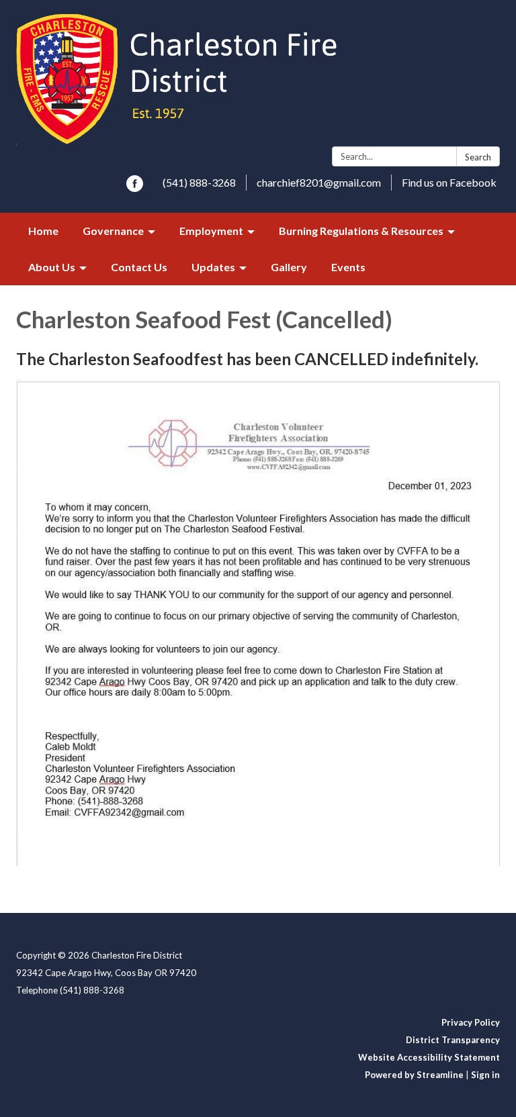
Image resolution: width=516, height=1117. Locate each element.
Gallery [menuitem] (289, 266)
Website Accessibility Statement (429, 1057)
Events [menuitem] (348, 266)
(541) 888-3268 (199, 182)
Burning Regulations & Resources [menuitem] (361, 230)
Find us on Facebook (449, 182)
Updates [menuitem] (213, 266)
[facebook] (134, 187)
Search (478, 157)
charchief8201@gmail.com (319, 182)
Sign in (485, 1074)
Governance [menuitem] (113, 230)
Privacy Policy (470, 1022)
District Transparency (453, 1039)
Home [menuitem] (43, 230)
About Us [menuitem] (51, 266)
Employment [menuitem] (211, 230)
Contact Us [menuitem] (139, 266)
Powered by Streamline (414, 1074)
